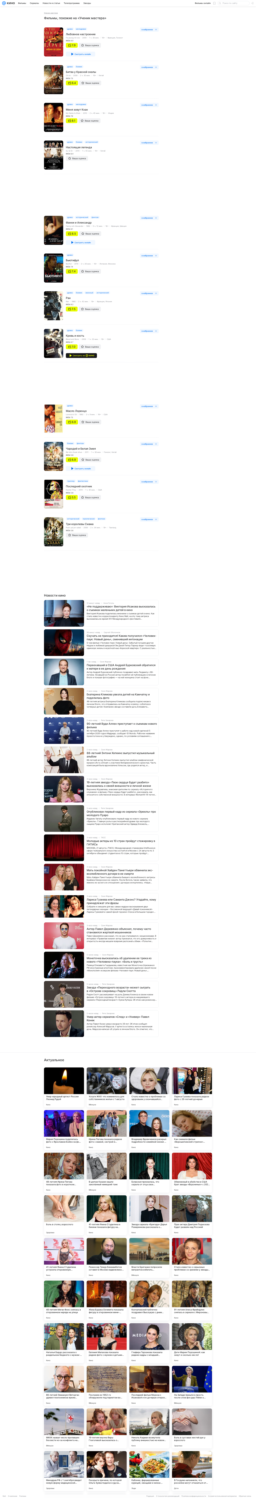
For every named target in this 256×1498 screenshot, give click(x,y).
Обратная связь (245, 1496)
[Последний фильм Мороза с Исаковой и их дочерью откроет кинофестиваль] (149, 1386)
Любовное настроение (81, 34)
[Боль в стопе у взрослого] (64, 1215)
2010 (85, 113)
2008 (75, 75)
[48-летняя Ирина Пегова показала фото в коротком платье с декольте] (64, 1173)
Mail (4, 1496)
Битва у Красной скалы (81, 72)
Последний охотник (79, 486)
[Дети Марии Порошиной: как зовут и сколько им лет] (192, 1343)
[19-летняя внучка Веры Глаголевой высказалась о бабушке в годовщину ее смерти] (107, 1428)
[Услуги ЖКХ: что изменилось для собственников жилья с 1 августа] (107, 1087)
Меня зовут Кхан (77, 109)
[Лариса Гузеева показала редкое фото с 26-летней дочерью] (192, 1087)
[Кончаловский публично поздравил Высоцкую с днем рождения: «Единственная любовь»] (149, 1301)
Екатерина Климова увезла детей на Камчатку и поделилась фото (118, 696)
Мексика (111, 264)
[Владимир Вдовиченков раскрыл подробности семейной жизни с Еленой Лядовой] (149, 1130)
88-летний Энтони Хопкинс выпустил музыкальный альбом (121, 754)
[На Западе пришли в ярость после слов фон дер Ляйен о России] (192, 1386)
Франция (111, 38)
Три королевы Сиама (79, 524)
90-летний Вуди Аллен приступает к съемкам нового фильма (122, 725)
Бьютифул (72, 260)
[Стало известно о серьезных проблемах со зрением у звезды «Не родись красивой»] (192, 1258)
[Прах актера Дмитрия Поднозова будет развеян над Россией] (192, 1215)
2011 (87, 452)
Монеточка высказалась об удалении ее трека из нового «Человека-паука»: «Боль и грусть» (119, 960)
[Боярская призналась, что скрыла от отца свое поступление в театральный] (149, 1173)
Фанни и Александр (79, 222)
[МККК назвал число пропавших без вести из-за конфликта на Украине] (64, 1428)
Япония (108, 301)
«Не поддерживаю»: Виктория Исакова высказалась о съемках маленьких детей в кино (121, 608)
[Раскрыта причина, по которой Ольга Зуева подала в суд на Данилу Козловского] (107, 1471)
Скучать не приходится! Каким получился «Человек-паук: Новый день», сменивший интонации (121, 637)
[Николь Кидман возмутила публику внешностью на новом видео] (149, 1428)
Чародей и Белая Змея (81, 448)
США (109, 339)
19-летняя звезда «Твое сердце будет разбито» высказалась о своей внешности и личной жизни (119, 784)
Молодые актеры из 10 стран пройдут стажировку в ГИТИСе (121, 842)
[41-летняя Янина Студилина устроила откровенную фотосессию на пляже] (64, 1258)
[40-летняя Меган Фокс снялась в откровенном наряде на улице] (64, 1301)
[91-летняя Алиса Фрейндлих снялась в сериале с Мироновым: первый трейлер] (192, 1301)
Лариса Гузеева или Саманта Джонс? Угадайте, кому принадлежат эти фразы (121, 901)
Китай (101, 75)
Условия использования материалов (222, 1496)
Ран (68, 298)
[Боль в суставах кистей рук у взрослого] (192, 1428)
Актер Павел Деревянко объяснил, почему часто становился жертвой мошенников (119, 930)
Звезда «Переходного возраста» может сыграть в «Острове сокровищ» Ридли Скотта (118, 989)
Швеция (123, 226)
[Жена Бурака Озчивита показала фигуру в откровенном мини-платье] (107, 1301)
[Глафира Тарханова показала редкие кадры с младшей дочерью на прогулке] (149, 1343)
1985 (74, 301)
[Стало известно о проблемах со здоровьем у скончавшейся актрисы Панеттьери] (149, 1087)
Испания (103, 264)
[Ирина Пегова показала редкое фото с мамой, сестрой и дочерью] (107, 1130)
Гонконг (119, 38)
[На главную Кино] (10, 3)
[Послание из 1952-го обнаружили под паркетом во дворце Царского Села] (107, 1386)
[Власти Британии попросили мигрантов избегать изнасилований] (149, 1258)
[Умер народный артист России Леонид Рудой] (64, 1087)
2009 (84, 339)
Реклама (22, 1496)
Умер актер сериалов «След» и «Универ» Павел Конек (118, 1018)
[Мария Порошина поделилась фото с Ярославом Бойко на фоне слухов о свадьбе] (64, 1130)
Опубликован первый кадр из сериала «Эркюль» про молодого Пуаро (121, 813)
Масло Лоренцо (76, 411)
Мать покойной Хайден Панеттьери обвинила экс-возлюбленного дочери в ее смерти (120, 872)
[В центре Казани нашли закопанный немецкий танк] (107, 1173)
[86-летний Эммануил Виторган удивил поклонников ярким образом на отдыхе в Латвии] (64, 1386)
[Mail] (4, 3)
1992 (81, 414)
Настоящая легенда (79, 147)
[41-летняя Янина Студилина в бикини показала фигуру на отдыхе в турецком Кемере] (107, 1215)
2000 (84, 38)
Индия (111, 113)
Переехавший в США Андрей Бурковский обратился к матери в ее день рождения (121, 667)
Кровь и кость (75, 335)
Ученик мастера (51, 13)
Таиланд (112, 527)
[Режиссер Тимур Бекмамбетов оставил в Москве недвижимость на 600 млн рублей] (107, 1258)
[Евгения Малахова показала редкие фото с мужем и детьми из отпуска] (107, 1343)
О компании (12, 1496)
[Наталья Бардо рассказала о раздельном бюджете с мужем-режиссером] (64, 1343)
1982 (88, 226)
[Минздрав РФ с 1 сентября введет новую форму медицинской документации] (64, 1471)
